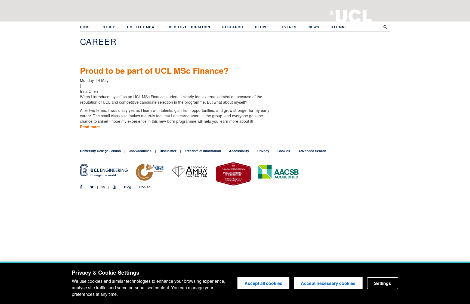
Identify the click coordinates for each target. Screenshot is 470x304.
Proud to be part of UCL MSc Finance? (154, 70)
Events (289, 26)
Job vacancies (140, 150)
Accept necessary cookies (328, 283)
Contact (145, 187)
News (313, 26)
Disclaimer (168, 150)
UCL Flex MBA (140, 26)
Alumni (338, 26)
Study (109, 26)
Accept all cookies (263, 283)
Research (232, 26)
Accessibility (239, 150)
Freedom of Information (203, 150)
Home (85, 26)
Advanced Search (312, 150)
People (262, 26)
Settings (382, 283)
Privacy (263, 150)
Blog (127, 187)
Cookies (283, 150)
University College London (354, 14)
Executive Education (188, 26)
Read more (90, 126)
